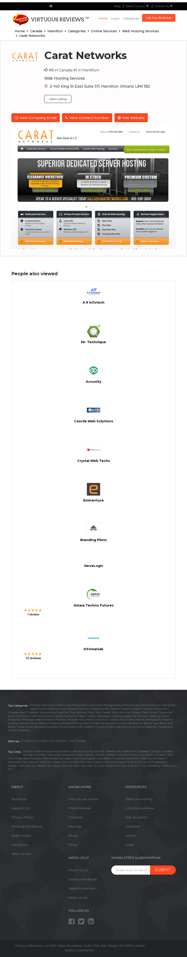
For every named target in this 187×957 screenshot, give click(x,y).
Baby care (166, 723)
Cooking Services (116, 726)
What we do (78, 897)
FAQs (72, 845)
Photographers (112, 705)
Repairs (136, 712)
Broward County (83, 751)
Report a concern (82, 888)
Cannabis (95, 705)
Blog (117, 6)
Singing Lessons (18, 723)
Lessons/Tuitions (56, 719)
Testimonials (21, 835)
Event (26, 716)
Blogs (73, 835)
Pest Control (150, 712)
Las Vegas (65, 758)
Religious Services (60, 723)
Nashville (45, 762)
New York (79, 762)
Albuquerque (52, 751)
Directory (75, 817)
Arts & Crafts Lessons (131, 719)
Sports (113, 719)
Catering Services (104, 723)
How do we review (83, 799)
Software (35, 705)
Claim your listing (138, 799)
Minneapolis (30, 762)
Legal (33, 708)
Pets (91, 712)
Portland (144, 762)
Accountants (136, 726)
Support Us (20, 808)
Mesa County (148, 758)
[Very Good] (36, 610)
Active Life (14, 716)
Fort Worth (146, 754)
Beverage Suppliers (46, 726)
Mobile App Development (72, 705)
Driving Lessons (82, 723)
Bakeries (151, 726)
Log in (115, 18)
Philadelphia (158, 762)
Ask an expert (136, 817)
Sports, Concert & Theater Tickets (75, 716)
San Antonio (130, 765)
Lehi (75, 758)
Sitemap (75, 826)
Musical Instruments (80, 719)
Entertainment (17, 712)
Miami (162, 758)
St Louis (99, 765)
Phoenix (132, 762)
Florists (100, 726)
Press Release (79, 808)
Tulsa (143, 765)
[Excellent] (40, 610)
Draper (100, 754)
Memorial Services (42, 716)
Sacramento (113, 765)
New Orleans (94, 762)
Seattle (41, 765)
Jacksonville (39, 758)
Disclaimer (19, 845)
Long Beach (104, 758)
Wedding (154, 716)
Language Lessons (32, 719)
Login (130, 845)
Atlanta (27, 751)
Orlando (109, 762)
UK (51, 740)
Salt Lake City (27, 765)
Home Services (121, 712)
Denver (89, 754)
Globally (26, 740)
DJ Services (140, 716)
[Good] (32, 610)
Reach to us (78, 870)
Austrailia (61, 740)
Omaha (120, 762)
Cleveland (68, 754)
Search (130, 835)
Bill (107, 708)
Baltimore (129, 751)
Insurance (101, 719)
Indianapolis (23, 758)
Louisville (119, 758)
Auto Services (78, 712)
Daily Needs (103, 712)
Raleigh (12, 765)
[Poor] (25, 610)
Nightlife (62, 712)
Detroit (110, 754)
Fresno (133, 754)
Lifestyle (33, 712)
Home (103, 18)
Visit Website (133, 118)
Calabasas (143, 751)
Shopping (165, 712)
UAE (72, 740)
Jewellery (23, 730)
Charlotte (39, 754)
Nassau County (62, 762)
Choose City (162, 6)
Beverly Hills (113, 751)
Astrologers (103, 716)
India (44, 740)
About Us (18, 799)
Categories (131, 18)
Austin (38, 751)
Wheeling (154, 765)
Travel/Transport (131, 708)
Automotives (47, 712)
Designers (97, 708)
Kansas (53, 758)
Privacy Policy (22, 817)
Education (48, 705)
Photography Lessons (159, 719)
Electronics (161, 708)
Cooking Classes (121, 716)
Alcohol (147, 708)
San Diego (54, 765)
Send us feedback (82, 879)
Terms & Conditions (26, 826)
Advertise (132, 826)
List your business (139, 808)
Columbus (53, 754)
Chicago (156, 751)
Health (115, 708)
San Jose (86, 765)
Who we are (21, 854)
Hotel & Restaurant (49, 708)
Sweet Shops (25, 726)
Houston (160, 754)
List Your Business (158, 17)
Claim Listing (58, 99)
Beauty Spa (151, 723)
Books (11, 726)
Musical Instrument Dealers (77, 726)
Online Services (150, 705)
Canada (81, 740)
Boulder (99, 751)
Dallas (79, 754)
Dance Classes (38, 723)
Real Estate (168, 705)
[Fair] (29, 610)
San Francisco (70, 765)
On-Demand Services (76, 708)
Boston (67, 751)
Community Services (129, 723)
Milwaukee (14, 762)
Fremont (122, 754)
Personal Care (131, 705)
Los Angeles (88, 758)
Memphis (132, 758)
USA (36, 740)
